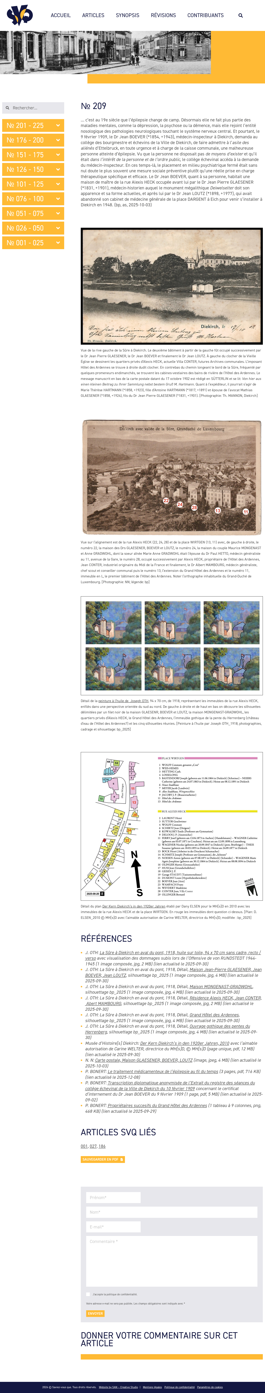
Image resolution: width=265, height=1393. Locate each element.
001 (84, 1146)
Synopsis (127, 15)
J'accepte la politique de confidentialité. (115, 1294)
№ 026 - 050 (25, 228)
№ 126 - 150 (25, 169)
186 (102, 1146)
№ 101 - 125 (25, 184)
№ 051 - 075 (25, 213)
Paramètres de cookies (210, 1387)
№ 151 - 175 (25, 155)
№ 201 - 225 (25, 125)
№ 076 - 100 (25, 198)
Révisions (163, 15)
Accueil (61, 15)
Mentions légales (152, 1387)
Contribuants (205, 15)
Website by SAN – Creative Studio (118, 1387)
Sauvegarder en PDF (100, 1159)
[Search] (242, 15)
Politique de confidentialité (179, 1387)
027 (93, 1146)
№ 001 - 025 (25, 243)
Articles (93, 15)
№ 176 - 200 (25, 140)
